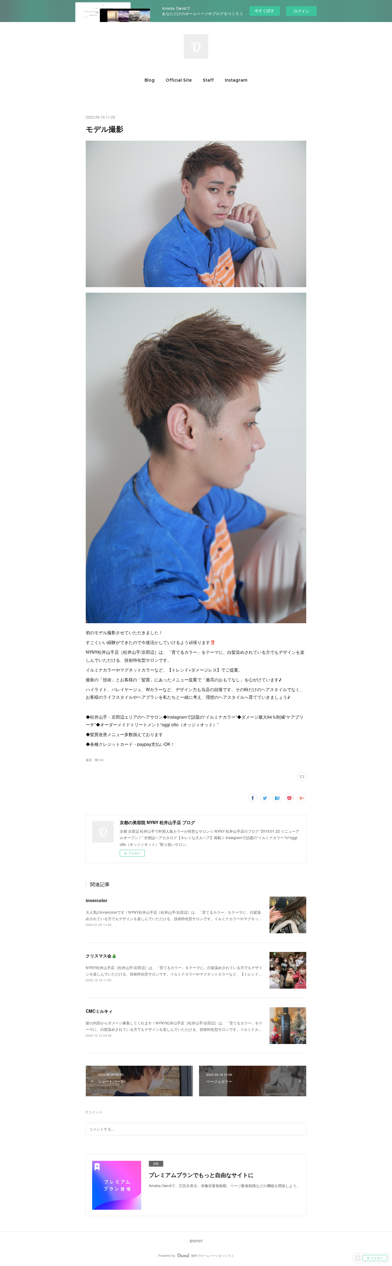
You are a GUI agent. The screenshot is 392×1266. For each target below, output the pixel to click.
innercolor (96, 900)
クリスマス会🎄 (101, 956)
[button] (150, 80)
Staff (208, 80)
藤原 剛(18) (95, 760)
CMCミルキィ (99, 1011)
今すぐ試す (264, 10)
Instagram (236, 80)
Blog (150, 80)
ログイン (301, 11)
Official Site (179, 80)
